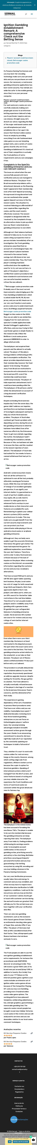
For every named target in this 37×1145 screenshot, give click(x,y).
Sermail (14, 1131)
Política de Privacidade (21, 1141)
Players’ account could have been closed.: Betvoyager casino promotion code (20, 60)
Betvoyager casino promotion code (17, 311)
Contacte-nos (19, 1086)
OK (10, 1141)
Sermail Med (10, 43)
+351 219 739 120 (19, 1066)
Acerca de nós (19, 1103)
